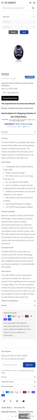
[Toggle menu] (2, 3)
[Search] (33, 8)
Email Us (27, 126)
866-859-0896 (13, 126)
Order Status (6, 407)
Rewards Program (8, 412)
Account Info (19, 407)
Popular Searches (25, 412)
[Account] (30, 3)
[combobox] (18, 8)
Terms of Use (24, 370)
